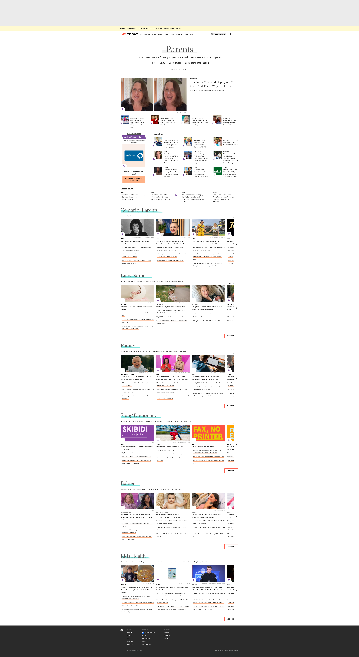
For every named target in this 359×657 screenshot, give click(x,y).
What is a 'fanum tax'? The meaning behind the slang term (208, 457)
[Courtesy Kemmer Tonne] (208, 293)
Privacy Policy (145, 630)
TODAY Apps (130, 641)
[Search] (231, 34)
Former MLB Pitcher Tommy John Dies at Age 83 (170, 260)
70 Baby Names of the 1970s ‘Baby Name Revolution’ (207, 321)
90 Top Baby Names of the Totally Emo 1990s (205, 313)
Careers (143, 641)
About (129, 630)
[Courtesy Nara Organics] (173, 573)
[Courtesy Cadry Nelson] (154, 94)
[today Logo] (121, 630)
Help (128, 635)
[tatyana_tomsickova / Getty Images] (173, 433)
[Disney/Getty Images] (173, 227)
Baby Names (175, 62)
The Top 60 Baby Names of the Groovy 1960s (170, 307)
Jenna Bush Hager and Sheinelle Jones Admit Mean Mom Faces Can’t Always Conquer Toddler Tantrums (136, 517)
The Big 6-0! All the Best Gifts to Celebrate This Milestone (208, 383)
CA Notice (144, 635)
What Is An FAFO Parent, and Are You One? (170, 447)
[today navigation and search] (236, 34)
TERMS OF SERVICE (146, 638)
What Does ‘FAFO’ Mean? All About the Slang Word (171, 454)
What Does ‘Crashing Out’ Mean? (166, 450)
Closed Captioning (146, 644)
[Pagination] (233, 217)
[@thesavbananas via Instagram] (208, 227)
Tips (152, 62)
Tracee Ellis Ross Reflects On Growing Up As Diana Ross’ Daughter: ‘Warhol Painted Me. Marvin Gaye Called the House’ (208, 256)
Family (161, 62)
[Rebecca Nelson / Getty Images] (208, 363)
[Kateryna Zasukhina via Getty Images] (173, 293)
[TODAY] (137, 433)
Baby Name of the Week (197, 62)
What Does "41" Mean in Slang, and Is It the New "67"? (136, 457)
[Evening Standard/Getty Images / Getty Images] (137, 227)
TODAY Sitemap (167, 630)
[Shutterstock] (137, 293)
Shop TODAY (167, 638)
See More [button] (230, 336)
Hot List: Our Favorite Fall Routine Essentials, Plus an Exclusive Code (149, 29)
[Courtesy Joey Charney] (137, 573)
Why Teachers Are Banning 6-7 (130, 453)
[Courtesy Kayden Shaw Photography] (137, 363)
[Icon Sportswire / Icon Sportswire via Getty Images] (208, 573)
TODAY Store (167, 635)
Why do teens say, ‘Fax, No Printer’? (203, 447)
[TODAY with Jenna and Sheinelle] (173, 363)
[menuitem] (145, 34)
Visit (128, 638)
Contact (129, 633)
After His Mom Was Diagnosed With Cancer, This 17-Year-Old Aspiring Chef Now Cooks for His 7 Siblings (136, 590)
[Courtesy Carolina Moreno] (208, 501)
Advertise (166, 633)
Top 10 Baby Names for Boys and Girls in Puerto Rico (171, 317)
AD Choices (130, 644)
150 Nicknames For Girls (199, 317)
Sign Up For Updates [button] (178, 70)
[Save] (122, 109)
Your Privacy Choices (150, 633)
